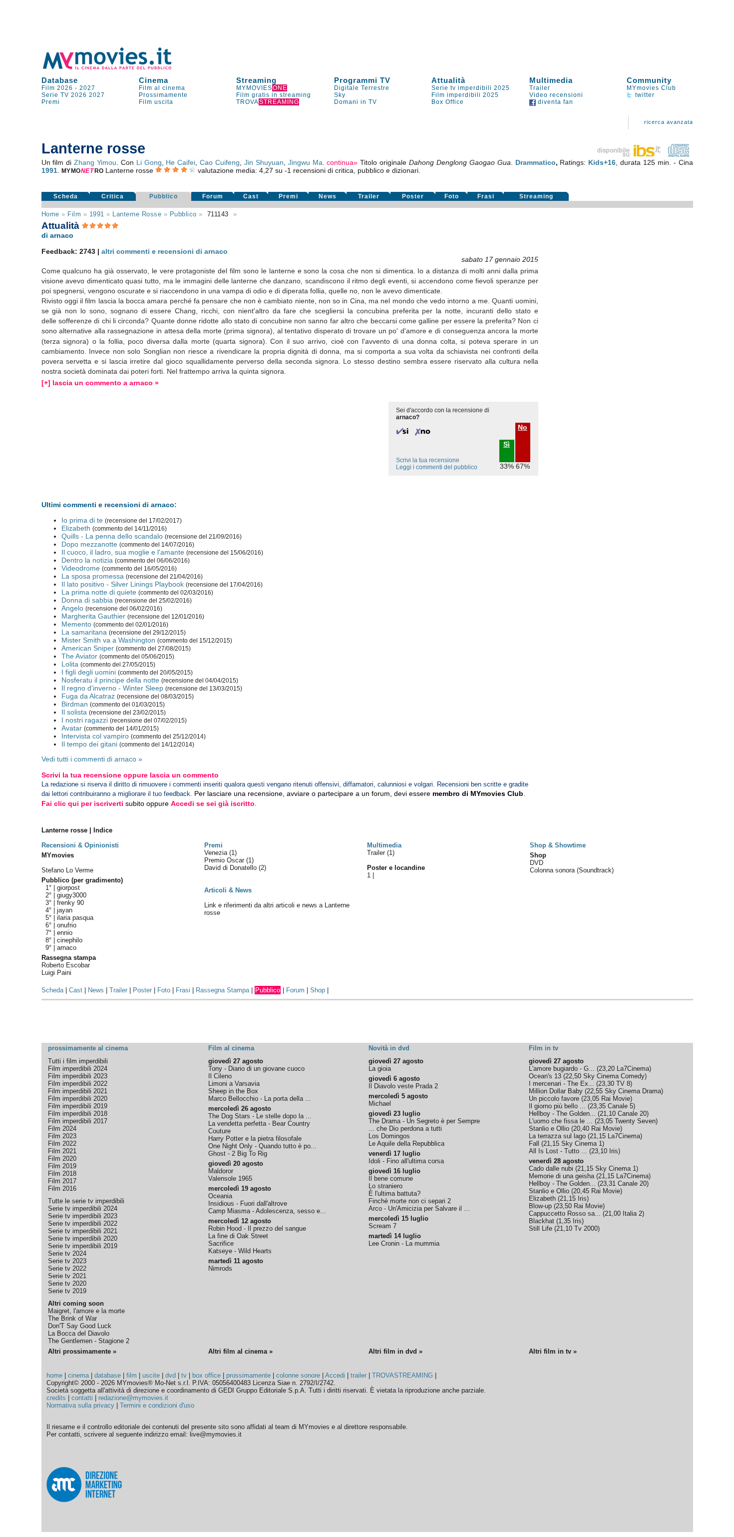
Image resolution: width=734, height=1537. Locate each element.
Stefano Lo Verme (67, 870)
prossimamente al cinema (88, 1048)
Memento (76, 624)
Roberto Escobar (65, 965)
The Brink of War (72, 1318)
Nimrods (220, 1268)
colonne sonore (298, 1375)
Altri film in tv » (553, 1351)
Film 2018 (62, 1173)
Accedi (335, 1375)
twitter (644, 94)
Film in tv (543, 1048)
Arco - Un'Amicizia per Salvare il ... (419, 1208)
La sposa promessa (92, 576)
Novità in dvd (388, 1048)
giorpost (68, 887)
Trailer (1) (380, 852)
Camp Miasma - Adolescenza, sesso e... (267, 1211)
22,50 (573, 1076)
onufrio (66, 925)
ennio (64, 932)
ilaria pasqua (75, 917)
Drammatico (535, 162)
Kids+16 (602, 162)
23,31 (608, 1183)
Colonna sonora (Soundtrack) (572, 870)
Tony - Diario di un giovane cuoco (256, 1068)
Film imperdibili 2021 (77, 1091)
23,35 (598, 1106)
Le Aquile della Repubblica (406, 1143)
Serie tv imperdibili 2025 (470, 87)
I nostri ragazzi (84, 720)
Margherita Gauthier (93, 616)
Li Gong (149, 162)
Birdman (74, 704)
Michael (379, 1103)
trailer (359, 1375)
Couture (219, 1131)
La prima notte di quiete (98, 592)
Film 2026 (57, 87)
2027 (87, 87)
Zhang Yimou (95, 162)
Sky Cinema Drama (633, 1091)
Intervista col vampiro (95, 736)
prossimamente (248, 1375)
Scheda (65, 196)
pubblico (183, 214)
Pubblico (163, 196)
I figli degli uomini (88, 672)
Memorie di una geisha (561, 1176)
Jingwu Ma (305, 162)
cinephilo (69, 940)
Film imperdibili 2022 (77, 1083)
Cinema (153, 80)
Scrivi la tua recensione (427, 460)
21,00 (613, 1213)
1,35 (564, 1221)
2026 (79, 94)
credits (56, 1398)
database (107, 1375)
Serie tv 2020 (67, 1283)
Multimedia (551, 80)
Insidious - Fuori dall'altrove (247, 1203)
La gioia (379, 1068)
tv (184, 1375)
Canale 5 (620, 1106)
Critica (112, 196)
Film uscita (156, 101)
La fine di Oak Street (238, 1236)
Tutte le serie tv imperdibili (86, 1201)
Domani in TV (355, 101)
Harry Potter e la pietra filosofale (255, 1138)
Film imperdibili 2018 (77, 1113)
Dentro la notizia (87, 560)
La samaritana (84, 632)
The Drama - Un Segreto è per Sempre (424, 1121)
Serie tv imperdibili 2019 (82, 1246)
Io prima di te (82, 520)
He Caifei (180, 162)
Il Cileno (220, 1076)
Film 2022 (62, 1143)
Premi (50, 101)
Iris (613, 1151)
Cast (251, 196)
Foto (451, 196)
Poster (413, 196)
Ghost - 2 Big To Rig (237, 1153)
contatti (82, 1398)
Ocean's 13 (545, 1076)
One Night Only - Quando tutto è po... (262, 1146)
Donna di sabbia (87, 600)
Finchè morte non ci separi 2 (409, 1201)
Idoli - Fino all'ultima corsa (406, 1161)
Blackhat (541, 1221)
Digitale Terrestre (361, 87)
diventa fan (554, 101)
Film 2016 (62, 1188)
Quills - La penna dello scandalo (112, 536)
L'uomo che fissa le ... (561, 1121)
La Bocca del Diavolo (78, 1333)
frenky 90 (70, 902)
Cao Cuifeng (220, 162)
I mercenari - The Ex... (561, 1083)
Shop (317, 990)
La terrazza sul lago (557, 1136)
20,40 (581, 1128)
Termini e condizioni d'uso (157, 1405)
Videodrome (80, 568)
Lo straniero (385, 1186)
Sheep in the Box (233, 1091)
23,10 (599, 1151)
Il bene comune (390, 1178)
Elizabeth (75, 528)
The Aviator (79, 656)
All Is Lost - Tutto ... (558, 1151)
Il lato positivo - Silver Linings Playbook (122, 584)
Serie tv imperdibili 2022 (82, 1223)
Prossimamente (163, 94)
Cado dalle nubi (551, 1168)
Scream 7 (382, 1226)
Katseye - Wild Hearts (240, 1251)
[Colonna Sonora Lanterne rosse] (678, 154)
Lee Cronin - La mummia (403, 1243)
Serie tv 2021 (67, 1276)
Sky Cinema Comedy (614, 1076)
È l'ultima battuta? (394, 1193)
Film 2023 (62, 1136)
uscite (151, 1375)
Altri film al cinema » (240, 1351)
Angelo (72, 608)
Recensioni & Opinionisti (80, 845)
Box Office (447, 101)
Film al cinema (162, 87)
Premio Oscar (225, 860)
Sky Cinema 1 (581, 1143)
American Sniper (87, 648)
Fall (534, 1143)
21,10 (608, 1113)
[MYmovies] (116, 67)
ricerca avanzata (668, 122)
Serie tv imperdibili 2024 (82, 1208)
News (328, 196)
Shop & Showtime (558, 845)
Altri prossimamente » (82, 1351)
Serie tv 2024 (67, 1253)
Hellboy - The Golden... (562, 1113)
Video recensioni (556, 94)
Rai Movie (615, 1098)
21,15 (598, 1136)
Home (50, 214)
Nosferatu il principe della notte (110, 680)
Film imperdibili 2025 (465, 94)
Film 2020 (62, 1158)
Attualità (448, 80)
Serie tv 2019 (67, 1291)
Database (59, 80)
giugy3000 (71, 895)
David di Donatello (231, 867)
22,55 (595, 1091)
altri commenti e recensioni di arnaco (164, 251)
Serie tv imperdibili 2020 (82, 1238)
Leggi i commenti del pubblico (436, 467)
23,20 (607, 1068)
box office (206, 1375)
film (74, 214)
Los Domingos (389, 1136)
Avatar (71, 728)
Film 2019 (62, 1166)
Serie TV (55, 94)
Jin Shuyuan (264, 162)
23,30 (606, 1083)
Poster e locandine (396, 867)
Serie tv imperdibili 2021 (82, 1231)
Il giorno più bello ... (557, 1106)
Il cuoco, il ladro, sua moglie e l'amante (122, 552)
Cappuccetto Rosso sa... (565, 1213)
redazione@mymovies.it (133, 1398)
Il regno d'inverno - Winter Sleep (112, 688)
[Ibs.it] (629, 154)
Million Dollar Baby (556, 1091)
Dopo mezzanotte (89, 544)
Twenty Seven (635, 1121)
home (54, 1375)
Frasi (485, 196)
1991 (49, 170)
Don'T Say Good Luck (79, 1326)
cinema (78, 1375)
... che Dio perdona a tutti (405, 1128)
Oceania (220, 1196)
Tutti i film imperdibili (78, 1061)
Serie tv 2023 (67, 1261)
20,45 (581, 1191)
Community (649, 80)
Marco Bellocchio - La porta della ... (259, 1098)
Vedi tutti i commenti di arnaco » (91, 759)
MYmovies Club (651, 87)
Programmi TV (362, 80)
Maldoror (220, 1171)
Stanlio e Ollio (549, 1128)
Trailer (539, 87)
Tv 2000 (586, 1228)
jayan (64, 910)
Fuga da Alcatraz (88, 696)
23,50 (564, 1206)
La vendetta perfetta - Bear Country (259, 1123)
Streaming (256, 80)
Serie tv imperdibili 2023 (82, 1216)
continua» (342, 162)
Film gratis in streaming (273, 94)
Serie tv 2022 (67, 1268)
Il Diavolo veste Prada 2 (403, 1086)
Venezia (216, 852)
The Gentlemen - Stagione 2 (88, 1341)
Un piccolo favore (554, 1098)
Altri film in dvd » (395, 1351)
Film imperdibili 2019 (77, 1106)
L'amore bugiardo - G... (562, 1068)
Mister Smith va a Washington (108, 640)
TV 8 (623, 1083)
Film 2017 (62, 1181)
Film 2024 (62, 1128)
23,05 (591, 1098)
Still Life (540, 1228)
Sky (340, 94)
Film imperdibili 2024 (77, 1068)
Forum (212, 196)
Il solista (74, 712)
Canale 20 (632, 1113)
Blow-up (540, 1206)
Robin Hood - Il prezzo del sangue (257, 1228)
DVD (536, 862)
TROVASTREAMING (402, 1375)
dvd (170, 1375)
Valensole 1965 (230, 1178)
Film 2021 (62, 1151)
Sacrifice (221, 1243)
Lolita (69, 664)
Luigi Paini (56, 972)
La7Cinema (633, 1068)
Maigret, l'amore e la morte (86, 1311)
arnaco (66, 947)
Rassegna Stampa (222, 990)
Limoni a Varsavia (234, 1083)
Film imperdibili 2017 (77, 1121)
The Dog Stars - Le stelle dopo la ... (260, 1116)
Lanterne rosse (136, 214)
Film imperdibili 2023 (77, 1076)
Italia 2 (632, 1213)
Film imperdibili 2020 (77, 1098)
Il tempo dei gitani (89, 744)
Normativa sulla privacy (80, 1405)
